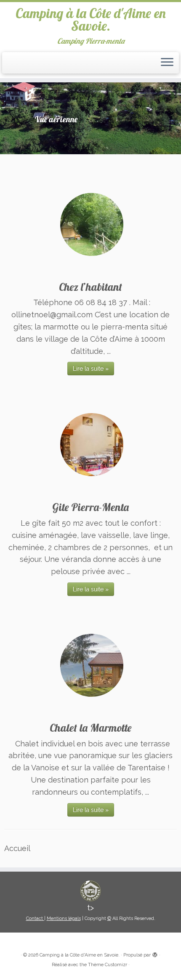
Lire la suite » (91, 368)
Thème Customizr (107, 964)
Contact (35, 918)
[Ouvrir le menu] (167, 63)
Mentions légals (64, 918)
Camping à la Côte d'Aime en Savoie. (91, 19)
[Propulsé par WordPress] (155, 954)
